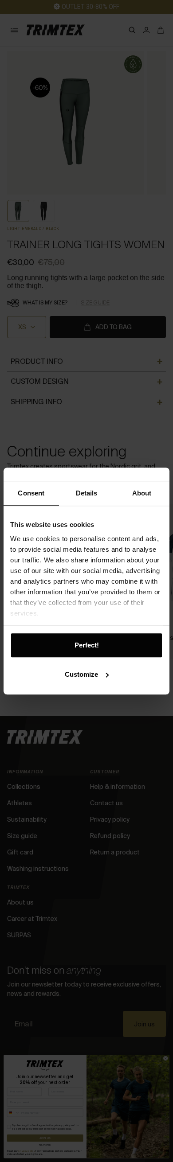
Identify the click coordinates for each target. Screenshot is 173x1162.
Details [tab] (87, 493)
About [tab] (142, 493)
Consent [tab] (31, 493)
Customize (81, 674)
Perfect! (87, 645)
